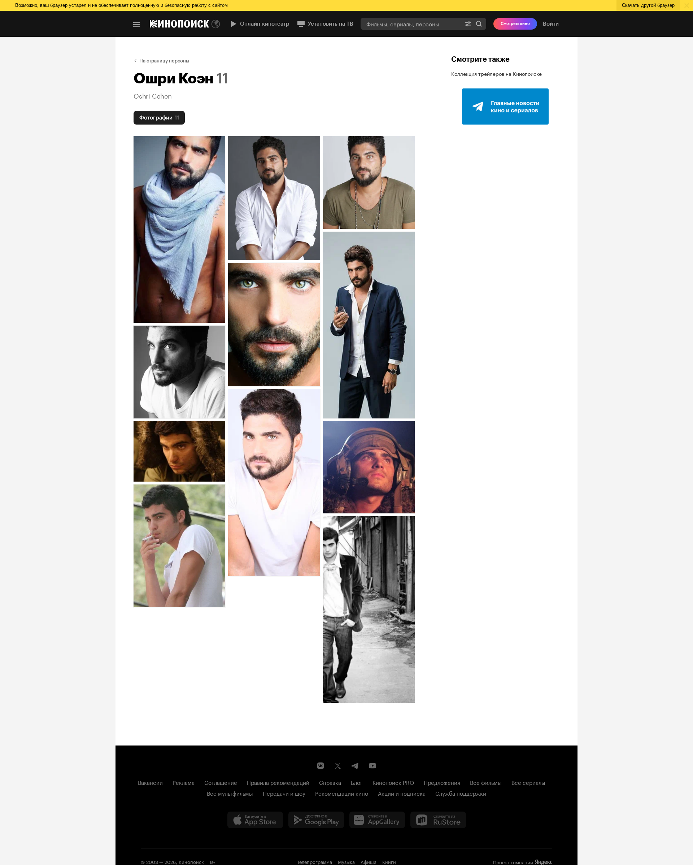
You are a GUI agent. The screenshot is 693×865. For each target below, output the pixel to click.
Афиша (368, 861)
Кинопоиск (191, 861)
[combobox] (411, 24)
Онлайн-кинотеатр (264, 24)
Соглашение (220, 782)
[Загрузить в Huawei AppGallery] (377, 820)
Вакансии (150, 782)
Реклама (184, 782)
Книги (389, 861)
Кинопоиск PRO (393, 782)
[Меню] (136, 24)
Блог (357, 782)
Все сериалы (528, 782)
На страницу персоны (164, 61)
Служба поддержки (460, 792)
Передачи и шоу (284, 792)
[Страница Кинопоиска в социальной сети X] (338, 765)
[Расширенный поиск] (468, 24)
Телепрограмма (314, 861)
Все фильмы (486, 782)
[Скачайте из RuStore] (438, 820)
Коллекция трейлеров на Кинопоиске (496, 73)
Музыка (346, 861)
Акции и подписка (402, 792)
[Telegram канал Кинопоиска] (355, 765)
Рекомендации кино (341, 792)
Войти (551, 24)
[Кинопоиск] (179, 24)
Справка (330, 782)
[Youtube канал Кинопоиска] (372, 765)
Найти (479, 24)
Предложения (442, 782)
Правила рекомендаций (278, 782)
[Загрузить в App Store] (255, 820)
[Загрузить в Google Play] (316, 820)
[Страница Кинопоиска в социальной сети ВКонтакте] (320, 765)
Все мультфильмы (230, 792)
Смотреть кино (515, 23)
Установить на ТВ (330, 24)
